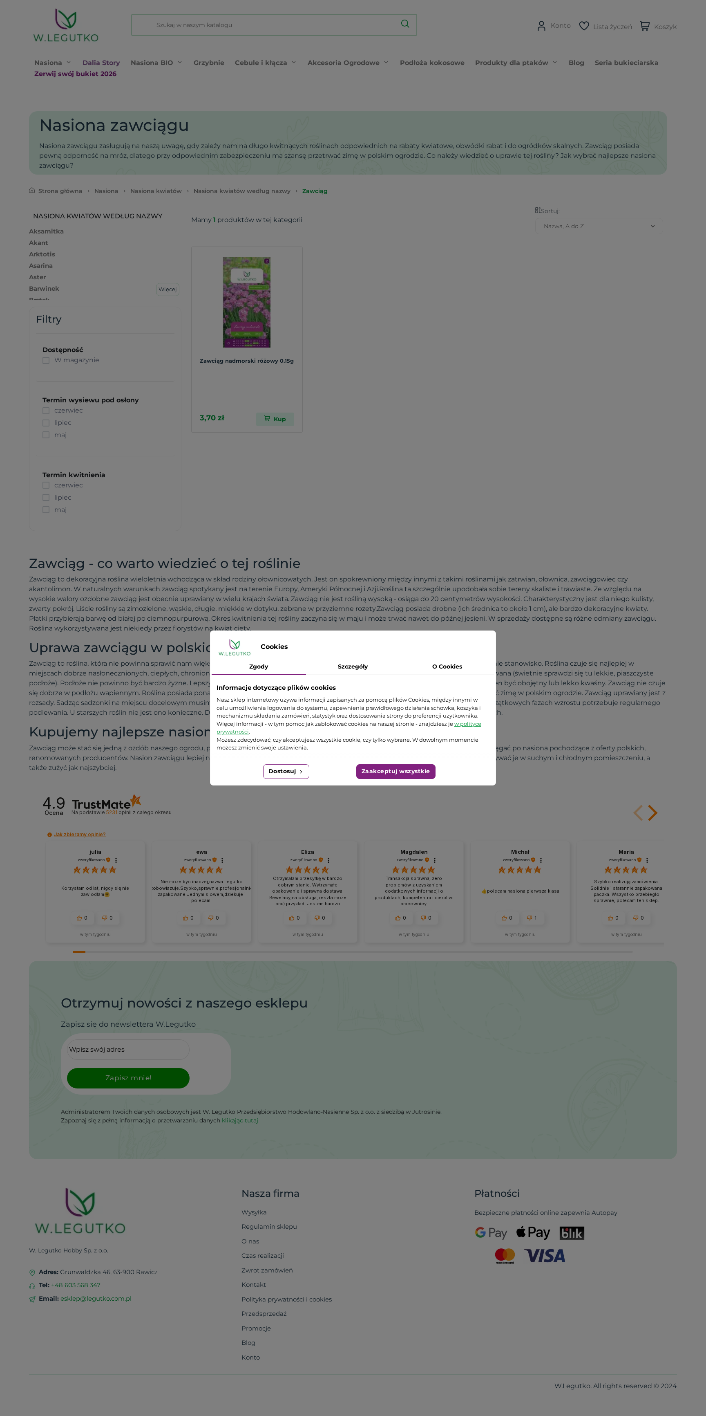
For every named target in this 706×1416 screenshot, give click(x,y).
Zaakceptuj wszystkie (396, 771)
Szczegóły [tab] (353, 666)
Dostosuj (283, 771)
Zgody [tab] (258, 666)
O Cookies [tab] (447, 666)
